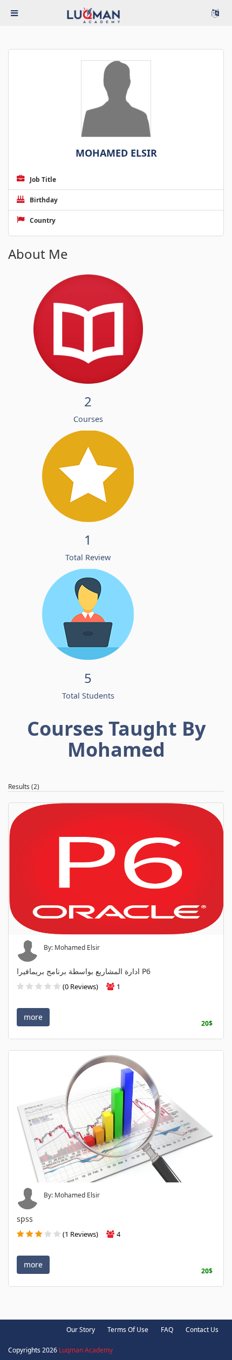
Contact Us (202, 1329)
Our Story (80, 1329)
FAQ (167, 1329)
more (33, 1017)
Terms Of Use (127, 1329)
